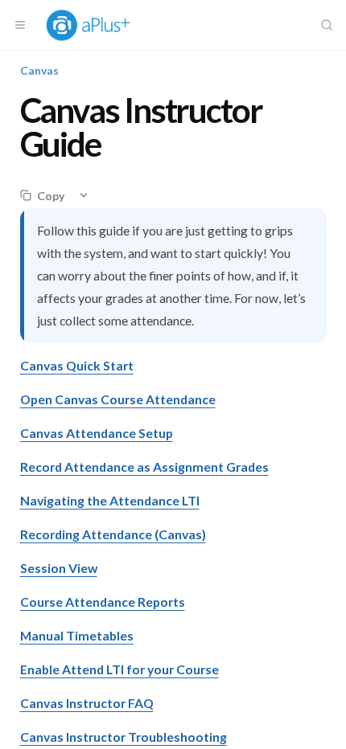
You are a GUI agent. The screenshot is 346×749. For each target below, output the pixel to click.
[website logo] (94, 25)
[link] (77, 365)
